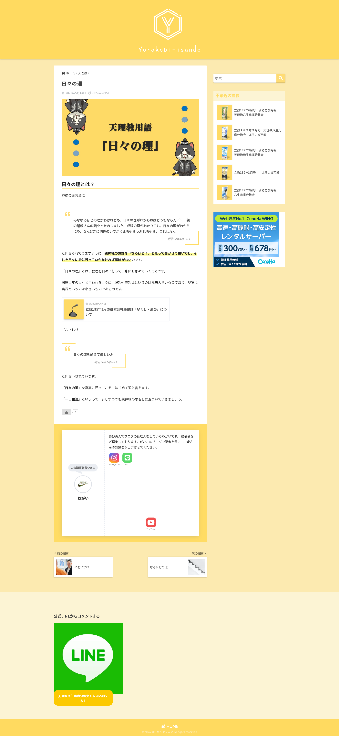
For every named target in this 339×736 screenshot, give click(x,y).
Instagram (114, 464)
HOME (171, 726)
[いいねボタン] (66, 412)
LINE (127, 464)
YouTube (151, 529)
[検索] (280, 78)
